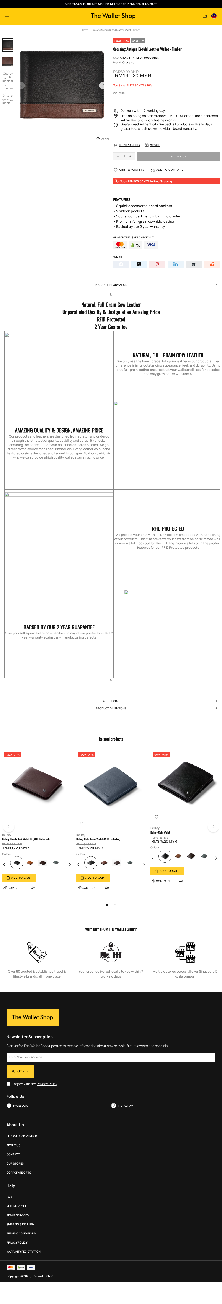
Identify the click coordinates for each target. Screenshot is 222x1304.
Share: (118, 257)
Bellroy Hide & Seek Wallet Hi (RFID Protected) (25, 839)
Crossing (128, 62)
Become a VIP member (22, 1136)
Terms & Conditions (21, 1233)
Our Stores (15, 1163)
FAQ (9, 1197)
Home (85, 29)
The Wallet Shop (113, 16)
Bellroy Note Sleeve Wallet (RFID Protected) (98, 839)
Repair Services (18, 1215)
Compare (89, 887)
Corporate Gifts (19, 1172)
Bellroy (6, 835)
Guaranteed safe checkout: (133, 237)
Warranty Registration (24, 1252)
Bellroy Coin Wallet (160, 832)
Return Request (18, 1206)
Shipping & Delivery (20, 1224)
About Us (13, 1145)
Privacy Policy (47, 1084)
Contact (13, 1154)
